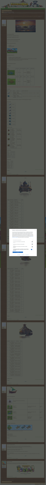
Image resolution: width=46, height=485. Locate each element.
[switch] (32, 241)
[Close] (35, 230)
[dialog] (23, 242)
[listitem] (23, 240)
